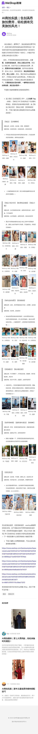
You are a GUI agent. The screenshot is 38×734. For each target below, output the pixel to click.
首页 (3, 7)
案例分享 (11, 594)
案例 (4, 594)
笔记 (8, 7)
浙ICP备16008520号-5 (19, 721)
